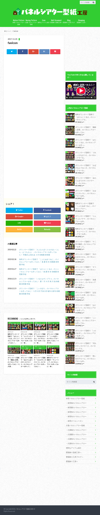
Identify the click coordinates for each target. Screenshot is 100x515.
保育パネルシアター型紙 (19, 22)
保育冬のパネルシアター (77, 416)
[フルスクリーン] (95, 98)
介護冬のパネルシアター (77, 443)
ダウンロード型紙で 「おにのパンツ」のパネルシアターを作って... (85, 307)
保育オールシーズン (75, 421)
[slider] (79, 97)
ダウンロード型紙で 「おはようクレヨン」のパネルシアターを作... (85, 193)
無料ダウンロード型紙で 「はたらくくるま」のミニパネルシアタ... (85, 117)
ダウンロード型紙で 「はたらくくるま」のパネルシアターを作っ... (85, 142)
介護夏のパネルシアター (77, 434)
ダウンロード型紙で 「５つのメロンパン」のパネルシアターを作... (85, 269)
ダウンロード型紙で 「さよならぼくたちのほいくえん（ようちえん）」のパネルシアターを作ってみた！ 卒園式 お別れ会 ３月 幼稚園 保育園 (39, 252)
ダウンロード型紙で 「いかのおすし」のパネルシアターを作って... (85, 333)
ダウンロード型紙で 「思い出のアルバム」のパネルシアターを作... (85, 358)
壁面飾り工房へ (81, 21)
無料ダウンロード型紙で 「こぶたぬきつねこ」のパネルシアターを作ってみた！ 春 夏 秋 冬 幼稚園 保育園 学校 (39, 262)
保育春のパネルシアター (77, 403)
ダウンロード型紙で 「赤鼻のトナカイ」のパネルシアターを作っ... (85, 282)
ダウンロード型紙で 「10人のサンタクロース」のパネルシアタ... (85, 345)
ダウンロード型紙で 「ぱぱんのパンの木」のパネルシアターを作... (85, 295)
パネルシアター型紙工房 (24, 509)
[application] (80, 90)
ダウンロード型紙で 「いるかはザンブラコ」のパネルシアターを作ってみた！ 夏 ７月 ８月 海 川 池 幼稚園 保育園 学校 (39, 281)
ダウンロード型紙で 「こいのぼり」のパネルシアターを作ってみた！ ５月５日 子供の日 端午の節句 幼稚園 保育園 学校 (39, 291)
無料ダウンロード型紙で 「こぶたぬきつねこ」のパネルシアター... (85, 206)
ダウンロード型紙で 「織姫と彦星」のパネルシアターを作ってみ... (85, 129)
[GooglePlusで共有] (33, 51)
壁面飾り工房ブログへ (69, 22)
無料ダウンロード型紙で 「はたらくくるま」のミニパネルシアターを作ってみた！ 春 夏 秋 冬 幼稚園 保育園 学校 (39, 271)
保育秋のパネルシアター (77, 412)
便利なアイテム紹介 (44, 21)
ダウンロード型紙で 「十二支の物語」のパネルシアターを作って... (85, 244)
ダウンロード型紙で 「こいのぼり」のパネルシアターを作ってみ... (85, 320)
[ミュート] (92, 98)
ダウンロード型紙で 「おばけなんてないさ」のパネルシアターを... (85, 168)
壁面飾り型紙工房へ (56, 21)
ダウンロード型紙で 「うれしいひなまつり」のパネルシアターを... (85, 155)
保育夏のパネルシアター (77, 407)
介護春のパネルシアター (77, 430)
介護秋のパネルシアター (77, 439)
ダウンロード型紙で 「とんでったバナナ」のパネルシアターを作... (85, 218)
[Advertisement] (33, 74)
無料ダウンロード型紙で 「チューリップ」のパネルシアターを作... (85, 231)
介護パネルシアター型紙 (31, 22)
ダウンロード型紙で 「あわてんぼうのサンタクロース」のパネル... (85, 180)
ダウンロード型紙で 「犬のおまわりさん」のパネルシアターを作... (85, 256)
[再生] (67, 98)
